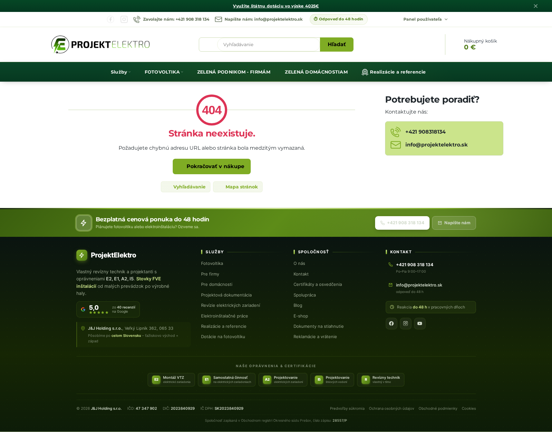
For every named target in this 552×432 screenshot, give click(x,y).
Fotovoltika (212, 263)
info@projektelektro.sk (419, 284)
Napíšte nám (457, 222)
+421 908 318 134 (405, 222)
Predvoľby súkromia (347, 408)
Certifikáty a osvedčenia (318, 284)
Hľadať (337, 44)
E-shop (301, 315)
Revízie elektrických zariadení (230, 305)
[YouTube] (420, 323)
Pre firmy (210, 273)
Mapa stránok (241, 187)
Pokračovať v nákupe (214, 166)
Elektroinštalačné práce (224, 315)
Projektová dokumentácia (226, 294)
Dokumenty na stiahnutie (319, 326)
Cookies (469, 408)
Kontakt (301, 273)
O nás (299, 263)
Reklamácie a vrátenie (315, 336)
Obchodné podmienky (438, 408)
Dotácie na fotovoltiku (223, 336)
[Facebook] (110, 19)
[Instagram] (124, 19)
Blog (298, 305)
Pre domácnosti (216, 284)
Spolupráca (305, 294)
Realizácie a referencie (224, 326)
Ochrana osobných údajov (391, 408)
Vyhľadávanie (189, 187)
